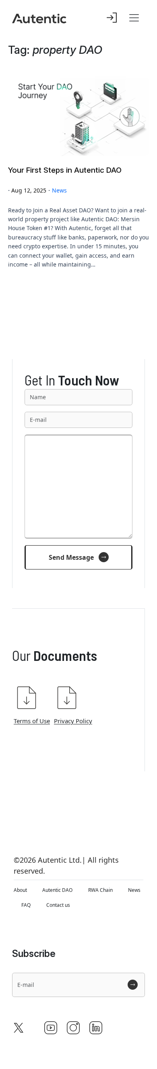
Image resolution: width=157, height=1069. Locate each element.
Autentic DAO (57, 890)
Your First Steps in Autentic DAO (65, 170)
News (59, 190)
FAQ (26, 905)
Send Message (71, 557)
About (20, 890)
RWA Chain (100, 890)
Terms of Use (32, 721)
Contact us (58, 905)
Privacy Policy (73, 721)
